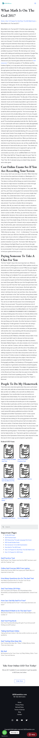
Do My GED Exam (10, 535)
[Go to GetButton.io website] (5, 736)
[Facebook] (17, 720)
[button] (19, 681)
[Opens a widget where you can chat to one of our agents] (32, 734)
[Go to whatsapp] (4, 732)
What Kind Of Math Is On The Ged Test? (16, 611)
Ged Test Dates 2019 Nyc (10, 588)
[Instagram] (12, 720)
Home (2, 21)
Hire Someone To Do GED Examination (16, 545)
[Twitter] (26, 720)
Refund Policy (19, 707)
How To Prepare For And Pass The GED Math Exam (20, 21)
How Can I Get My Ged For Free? (13, 600)
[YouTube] (22, 720)
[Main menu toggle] (35, 3)
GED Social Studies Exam (12, 542)
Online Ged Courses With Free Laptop (15, 568)
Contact (19, 715)
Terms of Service (19, 710)
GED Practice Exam (10, 538)
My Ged (4, 651)
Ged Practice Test (8, 558)
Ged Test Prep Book (8, 621)
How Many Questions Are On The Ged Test (17, 578)
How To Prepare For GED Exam (14, 552)
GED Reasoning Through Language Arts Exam (18, 540)
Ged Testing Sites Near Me (11, 641)
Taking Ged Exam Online (10, 631)
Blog (19, 712)
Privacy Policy (20, 705)
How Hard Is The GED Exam (13, 547)
